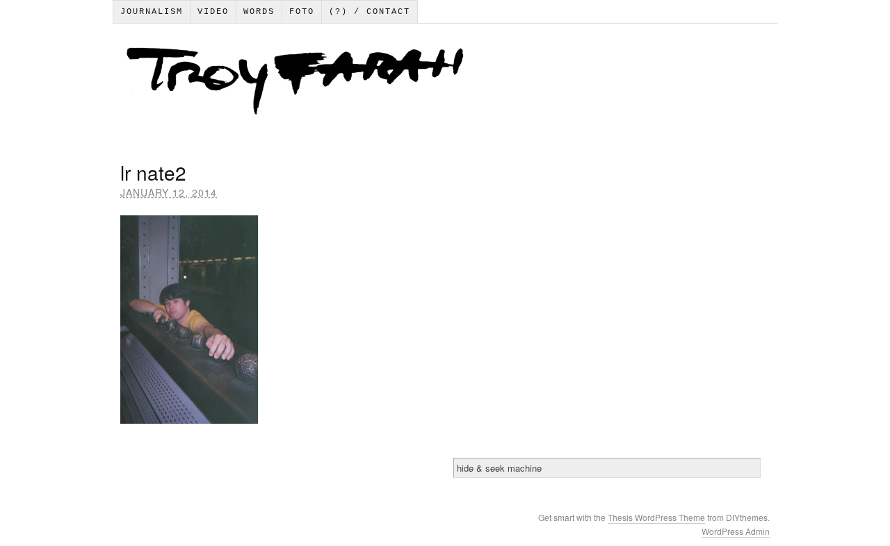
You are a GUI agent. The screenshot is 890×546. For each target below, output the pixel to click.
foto (301, 12)
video (213, 12)
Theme (692, 517)
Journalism (151, 12)
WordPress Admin (736, 531)
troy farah (444, 84)
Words (259, 12)
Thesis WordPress (643, 517)
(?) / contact (369, 12)
